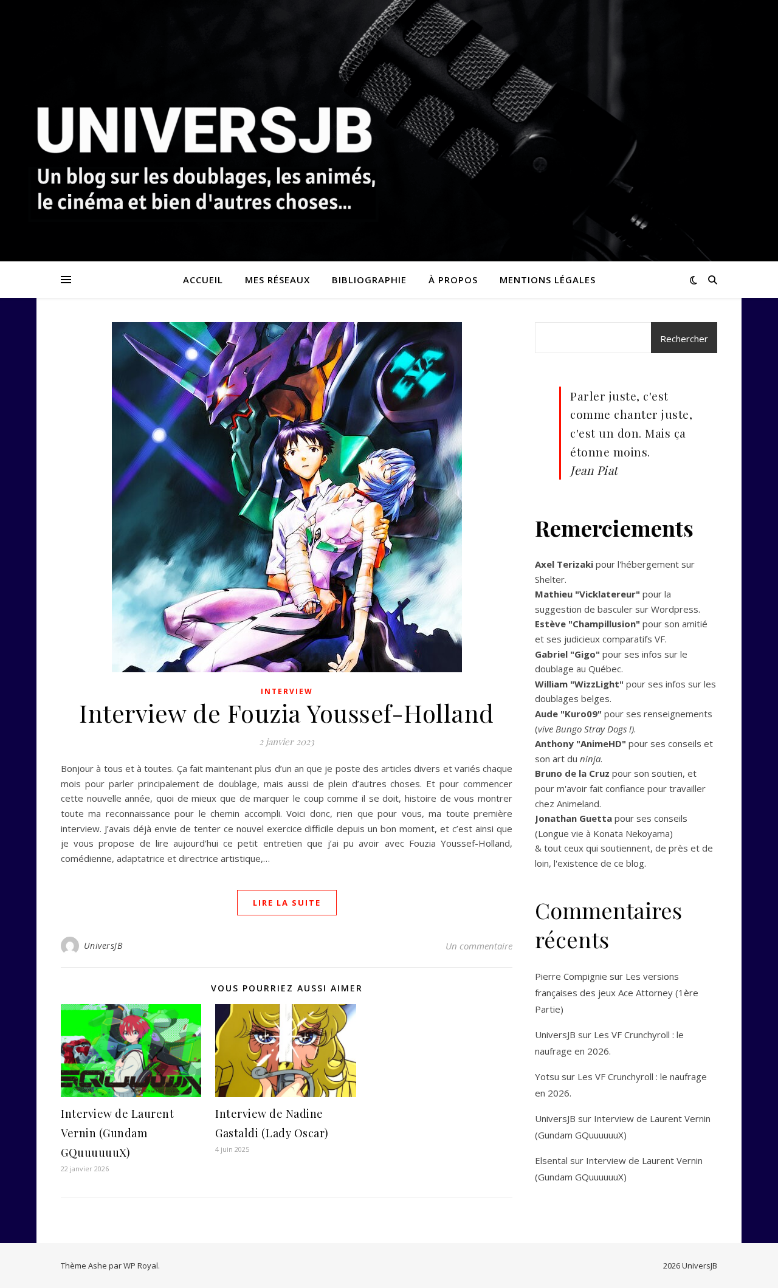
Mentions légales (548, 280)
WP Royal (140, 1265)
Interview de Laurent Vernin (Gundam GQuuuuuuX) (117, 1133)
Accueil (203, 280)
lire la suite (287, 902)
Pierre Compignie (571, 976)
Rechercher (684, 338)
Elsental (551, 1160)
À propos (453, 280)
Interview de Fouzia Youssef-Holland (286, 713)
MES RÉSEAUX (277, 280)
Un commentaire (479, 946)
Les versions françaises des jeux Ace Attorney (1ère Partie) (616, 992)
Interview (287, 691)
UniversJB (103, 945)
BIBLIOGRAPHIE (369, 280)
